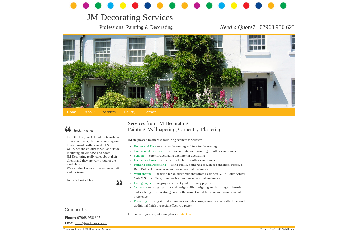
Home (71, 112)
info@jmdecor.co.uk (91, 223)
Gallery (129, 112)
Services (109, 112)
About (89, 112)
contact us (184, 214)
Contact (150, 112)
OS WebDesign (286, 229)
